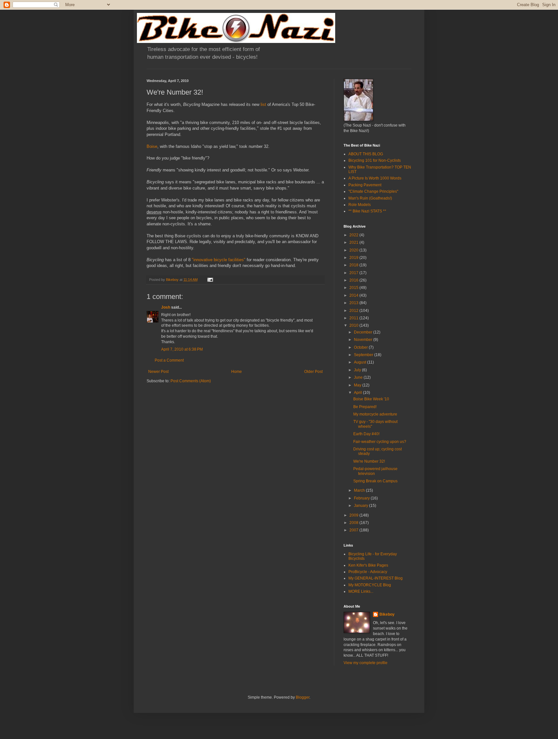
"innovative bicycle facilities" (218, 259)
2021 (354, 242)
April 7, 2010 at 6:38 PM (182, 349)
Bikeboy (387, 614)
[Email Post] (210, 280)
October (361, 347)
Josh (165, 307)
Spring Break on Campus (375, 481)
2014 (354, 295)
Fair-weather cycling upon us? (379, 441)
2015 (354, 287)
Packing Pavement (364, 185)
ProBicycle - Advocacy (367, 572)
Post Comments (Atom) (190, 381)
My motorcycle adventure (375, 414)
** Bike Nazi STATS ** (367, 211)
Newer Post (158, 371)
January (361, 505)
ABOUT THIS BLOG (365, 154)
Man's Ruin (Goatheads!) (370, 198)
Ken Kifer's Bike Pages (368, 565)
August (360, 362)
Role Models (359, 204)
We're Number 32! (369, 461)
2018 (354, 265)
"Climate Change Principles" (373, 191)
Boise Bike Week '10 (371, 399)
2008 (354, 522)
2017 (354, 273)
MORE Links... (360, 591)
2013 (354, 303)
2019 (354, 257)
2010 (354, 325)
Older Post (313, 371)
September (364, 355)
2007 (354, 530)
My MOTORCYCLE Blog (369, 585)
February (362, 498)
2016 (354, 280)
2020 (354, 250)
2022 (354, 235)
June (359, 377)
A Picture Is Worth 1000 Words (374, 178)
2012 (354, 310)
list (263, 104)
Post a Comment (169, 360)
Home (236, 371)
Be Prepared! (365, 407)
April (358, 392)
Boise (152, 146)
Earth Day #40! (366, 434)
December (363, 332)
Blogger (302, 697)
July (358, 370)
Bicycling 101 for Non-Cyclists (374, 160)
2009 (354, 515)
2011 (354, 318)
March (360, 490)
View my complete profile (366, 663)
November (363, 339)
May (358, 385)
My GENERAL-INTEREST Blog (375, 578)
